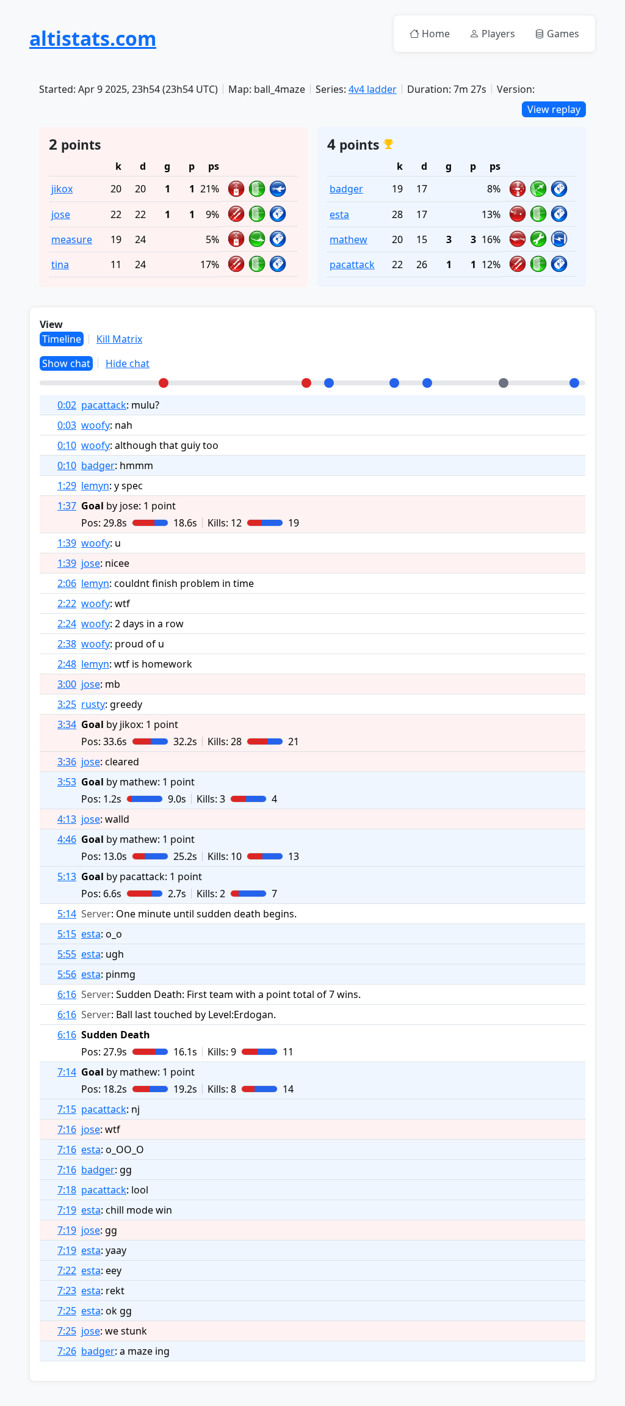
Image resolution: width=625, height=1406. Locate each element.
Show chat (66, 363)
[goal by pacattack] (427, 383)
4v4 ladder (373, 89)
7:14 (66, 1072)
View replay (553, 109)
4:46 (66, 839)
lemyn (95, 485)
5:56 (66, 974)
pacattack (352, 264)
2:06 (66, 583)
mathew (348, 239)
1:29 (66, 485)
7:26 (66, 1351)
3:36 (66, 761)
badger (346, 188)
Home (436, 33)
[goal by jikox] (306, 383)
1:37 (66, 505)
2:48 (66, 664)
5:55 (66, 954)
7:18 (66, 1190)
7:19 (66, 1210)
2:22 (66, 603)
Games (563, 33)
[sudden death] (503, 383)
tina (60, 264)
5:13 (66, 876)
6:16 (66, 994)
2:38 (66, 643)
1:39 (66, 543)
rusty (93, 704)
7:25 (66, 1310)
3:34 (66, 724)
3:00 (66, 684)
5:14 (66, 913)
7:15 (66, 1109)
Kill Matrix (119, 339)
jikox (62, 188)
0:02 (66, 405)
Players (498, 33)
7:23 (66, 1290)
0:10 (66, 445)
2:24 (66, 623)
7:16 (66, 1129)
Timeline (61, 339)
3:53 (66, 782)
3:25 (66, 704)
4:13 (66, 819)
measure (71, 239)
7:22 (66, 1270)
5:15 (66, 934)
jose (60, 214)
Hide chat (128, 363)
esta (339, 214)
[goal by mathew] (329, 383)
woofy (95, 425)
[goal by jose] (163, 383)
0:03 (66, 425)
